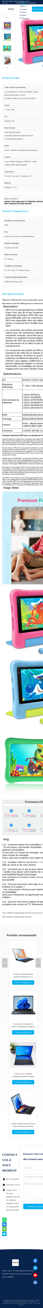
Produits (23, 3)
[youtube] (35, 1275)
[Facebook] (35, 1260)
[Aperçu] (11, 9)
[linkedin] (35, 1282)
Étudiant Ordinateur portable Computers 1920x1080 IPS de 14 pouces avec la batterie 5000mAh (23, 1076)
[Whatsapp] (7, 1221)
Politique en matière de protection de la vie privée (19, 1300)
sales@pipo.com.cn (13, 1185)
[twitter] (35, 1267)
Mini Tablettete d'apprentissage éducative (17, 917)
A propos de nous (23, 10)
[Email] (7, 1235)
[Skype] (7, 1226)
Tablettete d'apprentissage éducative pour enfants (23, 913)
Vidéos (22, 6)
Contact (23, 15)
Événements (25, 18)
